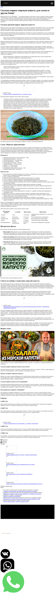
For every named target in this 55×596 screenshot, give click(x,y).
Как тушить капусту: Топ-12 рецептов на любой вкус (19, 474)
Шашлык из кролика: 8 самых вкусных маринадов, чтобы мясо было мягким (22, 493)
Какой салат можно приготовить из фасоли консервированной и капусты (24, 483)
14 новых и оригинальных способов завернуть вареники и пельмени (20, 491)
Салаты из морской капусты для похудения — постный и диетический (20, 423)
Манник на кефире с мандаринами (11, 496)
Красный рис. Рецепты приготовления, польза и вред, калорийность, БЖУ (21, 499)
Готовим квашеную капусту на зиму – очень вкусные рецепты (21, 454)
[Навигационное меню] (52, 3)
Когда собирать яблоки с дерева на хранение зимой (16, 501)
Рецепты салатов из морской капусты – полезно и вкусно (17, 94)
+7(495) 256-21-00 (14, 592)
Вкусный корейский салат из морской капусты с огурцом (20, 464)
